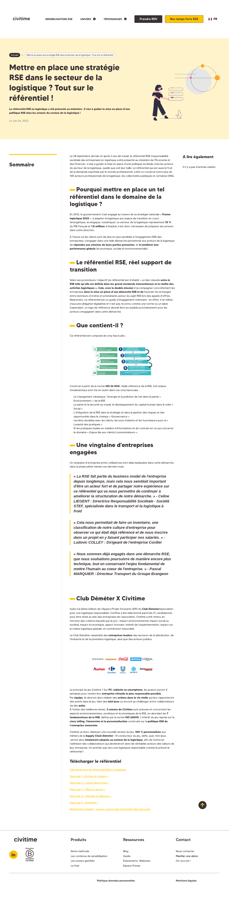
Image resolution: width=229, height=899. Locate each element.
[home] (19, 19)
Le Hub (75, 865)
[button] (88, 19)
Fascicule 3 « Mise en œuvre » (87, 789)
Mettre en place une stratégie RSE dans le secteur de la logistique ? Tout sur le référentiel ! (70, 55)
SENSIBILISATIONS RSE (58, 19)
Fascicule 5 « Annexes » (84, 802)
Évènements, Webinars (136, 860)
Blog (125, 851)
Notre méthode (80, 851)
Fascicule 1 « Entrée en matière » (89, 776)
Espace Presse (131, 865)
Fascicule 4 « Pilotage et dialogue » (90, 796)
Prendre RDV (148, 19)
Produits (78, 839)
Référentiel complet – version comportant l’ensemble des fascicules (110, 809)
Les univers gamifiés (83, 860)
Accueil (14, 55)
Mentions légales (186, 880)
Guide (126, 856)
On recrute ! (183, 860)
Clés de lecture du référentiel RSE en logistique (98, 769)
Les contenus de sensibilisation (89, 856)
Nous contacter (185, 851)
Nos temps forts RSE (184, 19)
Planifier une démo (187, 856)
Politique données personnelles (116, 880)
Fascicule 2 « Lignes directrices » (89, 782)
